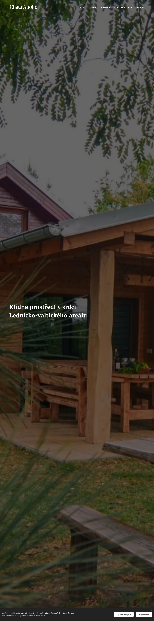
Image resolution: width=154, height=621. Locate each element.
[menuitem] (83, 7)
